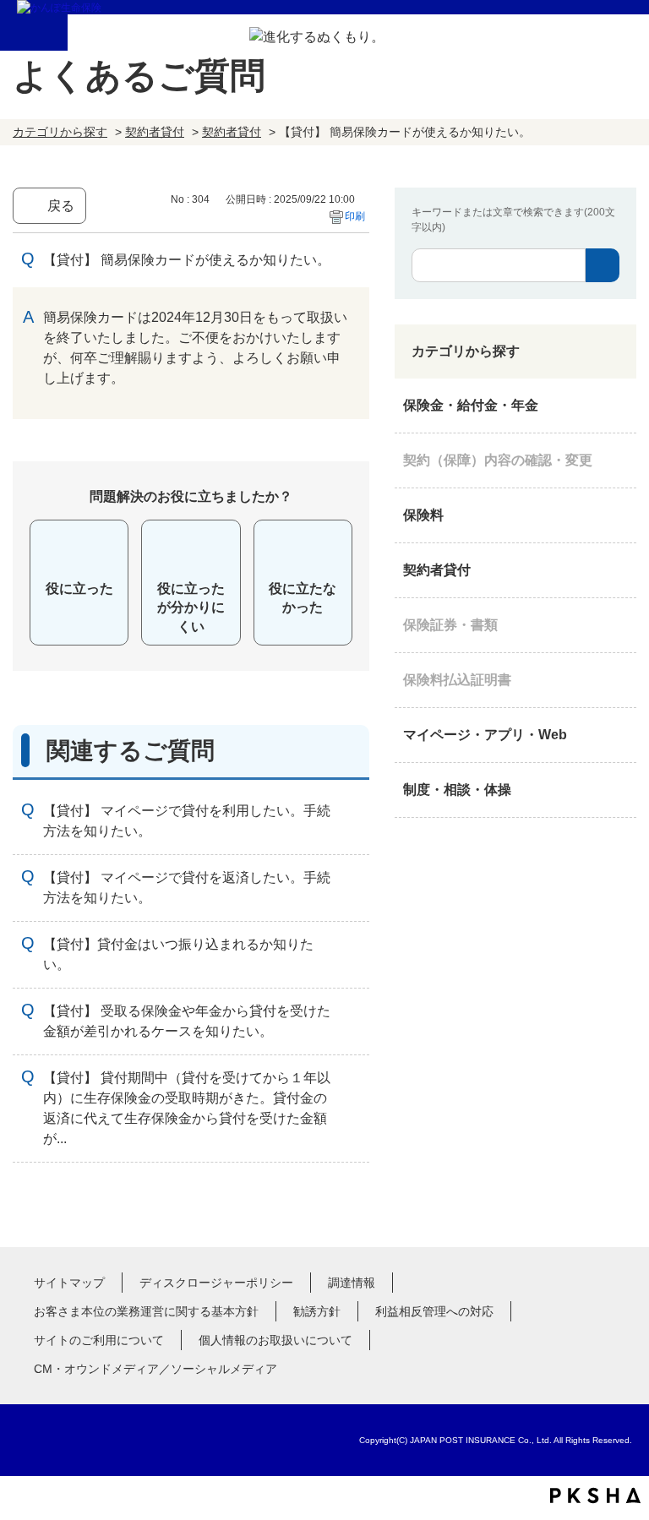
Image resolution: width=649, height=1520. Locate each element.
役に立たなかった (302, 597)
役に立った (79, 588)
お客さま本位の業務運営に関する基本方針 (146, 1311)
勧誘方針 (317, 1311)
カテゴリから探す (60, 132)
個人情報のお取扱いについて (275, 1340)
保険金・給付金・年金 (470, 405)
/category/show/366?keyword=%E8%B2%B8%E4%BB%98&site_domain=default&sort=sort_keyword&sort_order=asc (619, 735)
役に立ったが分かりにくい (191, 607)
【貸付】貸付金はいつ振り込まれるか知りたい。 (178, 954)
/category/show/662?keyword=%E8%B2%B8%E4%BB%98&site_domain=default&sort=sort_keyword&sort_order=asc (619, 570)
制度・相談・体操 (457, 789)
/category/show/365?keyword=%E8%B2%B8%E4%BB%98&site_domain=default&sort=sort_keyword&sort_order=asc (619, 680)
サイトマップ (69, 1282)
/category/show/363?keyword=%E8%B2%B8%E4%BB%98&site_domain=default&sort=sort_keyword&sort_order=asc (619, 460)
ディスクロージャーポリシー (216, 1282)
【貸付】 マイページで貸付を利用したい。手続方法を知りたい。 (186, 821)
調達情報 (351, 1282)
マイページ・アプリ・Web (485, 734)
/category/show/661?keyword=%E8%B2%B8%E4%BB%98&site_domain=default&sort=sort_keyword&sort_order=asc (619, 515)
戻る (60, 206)
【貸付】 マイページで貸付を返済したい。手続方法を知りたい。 (186, 887)
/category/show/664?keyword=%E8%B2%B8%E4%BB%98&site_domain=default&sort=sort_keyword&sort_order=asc (619, 790)
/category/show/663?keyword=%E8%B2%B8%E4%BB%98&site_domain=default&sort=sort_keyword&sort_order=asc (619, 625)
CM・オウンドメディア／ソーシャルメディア (155, 1369)
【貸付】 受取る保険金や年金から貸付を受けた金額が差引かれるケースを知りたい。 (186, 1021)
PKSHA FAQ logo (595, 1495)
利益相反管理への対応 (434, 1311)
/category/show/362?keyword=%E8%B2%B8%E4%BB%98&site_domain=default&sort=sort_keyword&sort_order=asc (619, 405)
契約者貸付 (154, 132)
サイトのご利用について (99, 1340)
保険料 (423, 515)
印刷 (355, 216)
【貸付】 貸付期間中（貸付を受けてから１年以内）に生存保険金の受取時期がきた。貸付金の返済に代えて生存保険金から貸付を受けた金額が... (186, 1108)
